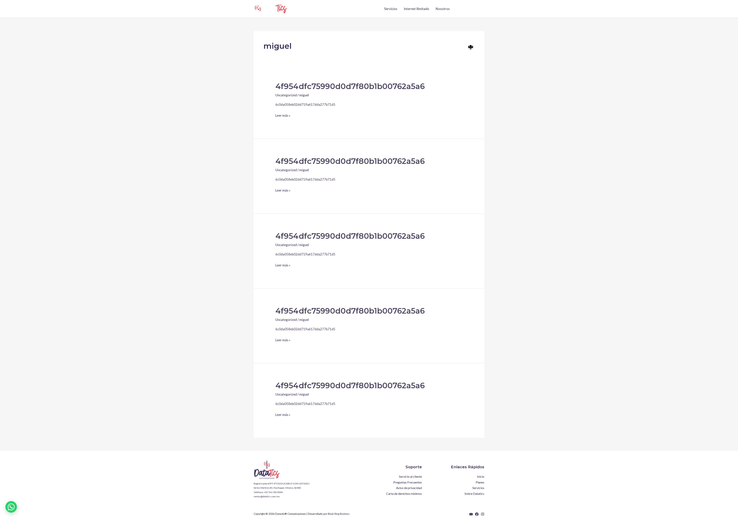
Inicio (480, 476)
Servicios (390, 9)
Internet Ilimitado (416, 9)
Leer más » (282, 114)
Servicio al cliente (410, 476)
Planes (480, 482)
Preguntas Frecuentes (407, 482)
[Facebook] (477, 514)
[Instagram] (482, 514)
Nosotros (443, 9)
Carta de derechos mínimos (404, 493)
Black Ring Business (338, 513)
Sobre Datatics (474, 493)
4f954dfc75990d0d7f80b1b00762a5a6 (350, 86)
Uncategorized (286, 95)
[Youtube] (471, 514)
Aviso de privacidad (409, 488)
